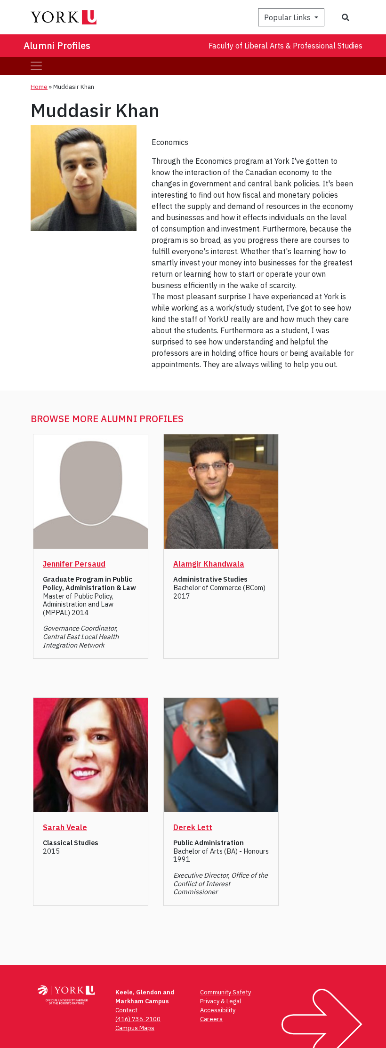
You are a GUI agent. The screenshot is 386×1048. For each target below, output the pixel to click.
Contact (126, 1010)
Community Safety (225, 992)
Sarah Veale (65, 827)
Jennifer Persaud (74, 563)
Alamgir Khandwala (208, 563)
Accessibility (217, 1010)
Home (39, 87)
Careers (211, 1019)
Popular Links (288, 17)
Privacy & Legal (220, 1001)
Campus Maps (134, 1028)
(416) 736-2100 (138, 1019)
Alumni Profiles (57, 45)
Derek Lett (192, 827)
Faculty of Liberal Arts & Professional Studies (285, 45)
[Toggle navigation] (36, 66)
